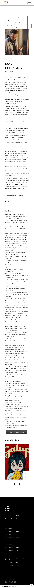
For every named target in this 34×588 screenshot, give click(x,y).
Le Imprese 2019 (11, 550)
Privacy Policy (11, 534)
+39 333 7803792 (15, 515)
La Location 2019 (12, 531)
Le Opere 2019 (10, 544)
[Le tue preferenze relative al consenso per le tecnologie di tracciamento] (31, 585)
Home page (9, 528)
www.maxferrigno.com (19, 199)
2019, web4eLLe (11, 579)
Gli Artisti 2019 (12, 547)
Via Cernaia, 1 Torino (18, 521)
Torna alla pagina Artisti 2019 (18, 432)
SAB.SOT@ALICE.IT (15, 565)
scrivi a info (14, 518)
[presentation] (26, 473)
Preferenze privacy (13, 537)
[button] (14, 484)
